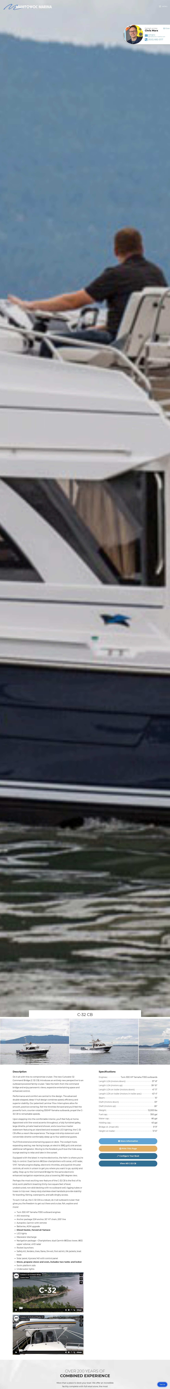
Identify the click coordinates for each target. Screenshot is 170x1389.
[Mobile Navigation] (163, 6)
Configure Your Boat (129, 1156)
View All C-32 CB (128, 1163)
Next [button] (165, 1042)
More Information (129, 1141)
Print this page (129, 1148)
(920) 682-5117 (155, 39)
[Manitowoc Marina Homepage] (27, 6)
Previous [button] (2, 1042)
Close (167, 28)
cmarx (156, 35)
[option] (34, 1041)
